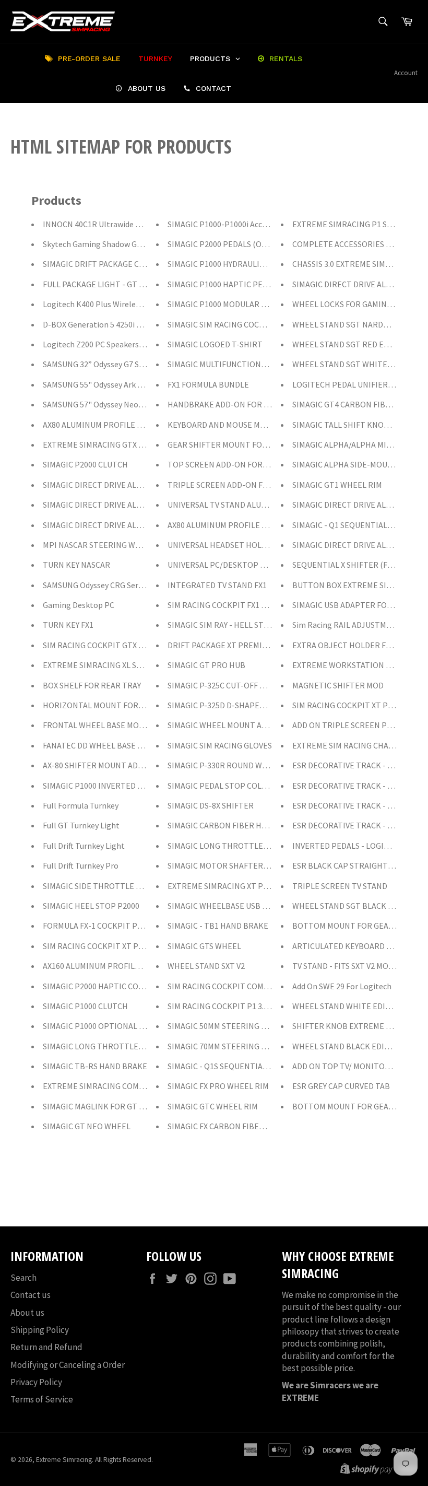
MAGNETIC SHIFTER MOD (338, 685)
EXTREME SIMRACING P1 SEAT (346, 224)
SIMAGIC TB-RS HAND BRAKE (95, 1066)
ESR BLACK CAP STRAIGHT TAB (348, 865)
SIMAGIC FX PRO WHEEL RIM (218, 1086)
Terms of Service (41, 1399)
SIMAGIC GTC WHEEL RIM (213, 1106)
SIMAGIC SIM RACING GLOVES (220, 745)
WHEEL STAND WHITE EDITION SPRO (359, 1006)
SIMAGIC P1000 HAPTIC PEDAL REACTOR (241, 284)
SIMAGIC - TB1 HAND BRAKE (218, 925)
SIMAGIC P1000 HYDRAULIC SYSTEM (231, 264)
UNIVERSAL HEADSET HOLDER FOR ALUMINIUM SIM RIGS (269, 545)
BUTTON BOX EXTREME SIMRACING (356, 585)
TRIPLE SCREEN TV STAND (339, 886)
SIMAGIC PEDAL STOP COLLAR (222, 785)
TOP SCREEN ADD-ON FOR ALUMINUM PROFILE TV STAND (271, 464)
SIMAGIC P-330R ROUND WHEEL (224, 765)
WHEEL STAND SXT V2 (206, 966)
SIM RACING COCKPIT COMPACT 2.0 (231, 986)
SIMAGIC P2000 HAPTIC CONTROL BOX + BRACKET (133, 986)
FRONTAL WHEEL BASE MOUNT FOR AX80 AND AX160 (137, 725)
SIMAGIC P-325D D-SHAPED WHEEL (230, 705)
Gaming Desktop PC (78, 605)
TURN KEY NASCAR (76, 564)
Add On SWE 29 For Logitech (341, 986)
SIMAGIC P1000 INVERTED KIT (96, 785)
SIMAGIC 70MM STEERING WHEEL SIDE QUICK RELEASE (266, 1046)
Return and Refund (46, 1347)
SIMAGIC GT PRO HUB (206, 665)
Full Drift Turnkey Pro (80, 865)
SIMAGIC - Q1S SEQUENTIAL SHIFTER (234, 1066)
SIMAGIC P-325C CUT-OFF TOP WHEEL (235, 685)
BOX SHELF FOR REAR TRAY (92, 685)
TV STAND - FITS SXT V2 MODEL (347, 966)
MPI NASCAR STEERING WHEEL (98, 545)
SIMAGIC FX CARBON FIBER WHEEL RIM (237, 1126)
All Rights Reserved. (124, 1459)
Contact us (30, 1295)
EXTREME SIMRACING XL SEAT (96, 665)
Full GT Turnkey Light (81, 825)
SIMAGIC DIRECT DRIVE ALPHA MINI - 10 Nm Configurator (145, 504)
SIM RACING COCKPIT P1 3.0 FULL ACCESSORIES (253, 1006)
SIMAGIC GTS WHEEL (204, 946)
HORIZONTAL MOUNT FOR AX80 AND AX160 (120, 705)
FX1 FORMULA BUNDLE (208, 384)
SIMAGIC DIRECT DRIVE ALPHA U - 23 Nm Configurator (139, 484)
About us (27, 1312)
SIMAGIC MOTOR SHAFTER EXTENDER (236, 865)
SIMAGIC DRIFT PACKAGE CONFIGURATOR (118, 264)
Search (23, 1277)
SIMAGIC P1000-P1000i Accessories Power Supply (254, 224)
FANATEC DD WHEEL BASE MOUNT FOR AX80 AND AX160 (142, 745)
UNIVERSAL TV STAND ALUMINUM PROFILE (244, 504)
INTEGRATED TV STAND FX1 (217, 585)
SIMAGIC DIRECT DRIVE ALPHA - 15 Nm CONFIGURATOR (142, 525)
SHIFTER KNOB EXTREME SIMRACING (359, 1026)
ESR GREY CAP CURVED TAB (341, 1086)
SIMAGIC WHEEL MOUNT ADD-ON (227, 725)
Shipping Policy (39, 1330)
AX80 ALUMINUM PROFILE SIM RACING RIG (243, 525)
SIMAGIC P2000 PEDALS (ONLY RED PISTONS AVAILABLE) (268, 244)
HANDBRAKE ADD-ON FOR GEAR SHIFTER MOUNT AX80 (266, 404)
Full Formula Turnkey (80, 805)
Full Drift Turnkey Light (84, 845)
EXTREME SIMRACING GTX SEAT (100, 444)
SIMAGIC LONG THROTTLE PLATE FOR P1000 (123, 1046)
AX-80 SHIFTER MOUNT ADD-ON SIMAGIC (116, 765)
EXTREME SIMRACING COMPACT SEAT (110, 1086)
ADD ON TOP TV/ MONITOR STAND (354, 1066)
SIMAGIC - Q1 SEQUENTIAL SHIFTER (356, 525)
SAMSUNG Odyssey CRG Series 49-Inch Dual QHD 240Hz (140, 585)
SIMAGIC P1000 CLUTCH (85, 1006)
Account (406, 72)
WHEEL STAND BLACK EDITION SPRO (358, 1046)
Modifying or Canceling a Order (67, 1365)
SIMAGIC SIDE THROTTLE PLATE (101, 886)
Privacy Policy (36, 1382)
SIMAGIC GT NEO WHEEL (86, 1126)
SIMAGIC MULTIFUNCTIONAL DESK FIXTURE (246, 364)
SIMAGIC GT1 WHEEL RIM (337, 484)
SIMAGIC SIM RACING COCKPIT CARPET (238, 324)
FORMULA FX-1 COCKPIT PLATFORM (107, 925)
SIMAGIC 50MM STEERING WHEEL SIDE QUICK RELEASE (266, 1026)
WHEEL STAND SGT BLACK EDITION (356, 905)
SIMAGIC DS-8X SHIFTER (211, 805)
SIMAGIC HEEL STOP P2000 (91, 905)
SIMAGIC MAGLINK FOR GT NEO (99, 1106)
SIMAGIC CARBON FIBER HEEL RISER (233, 825)
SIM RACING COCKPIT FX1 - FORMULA (234, 605)
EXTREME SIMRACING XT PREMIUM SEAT (240, 886)
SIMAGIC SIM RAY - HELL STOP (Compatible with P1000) (267, 624)
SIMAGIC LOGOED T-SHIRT (215, 344)
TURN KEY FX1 (68, 624)
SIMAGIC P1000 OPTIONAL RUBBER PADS (116, 1026)
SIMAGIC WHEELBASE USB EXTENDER (235, 905)
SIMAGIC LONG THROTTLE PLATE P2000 (240, 845)
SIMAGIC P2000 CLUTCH (85, 464)
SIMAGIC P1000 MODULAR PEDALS (228, 304)
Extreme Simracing (64, 1459)
